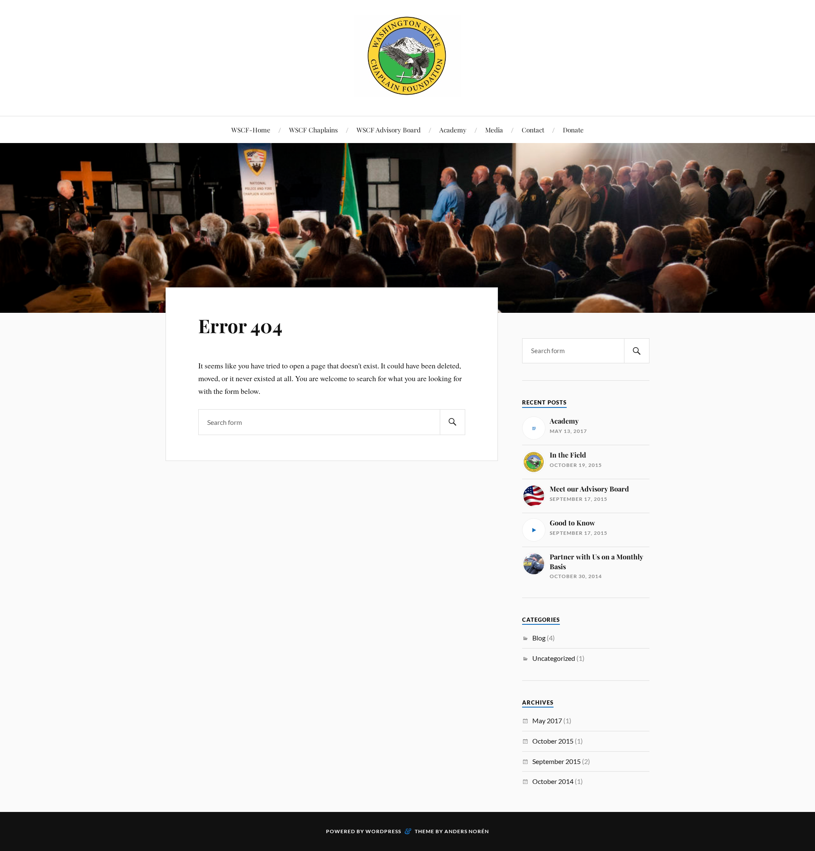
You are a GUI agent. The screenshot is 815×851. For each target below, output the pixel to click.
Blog (538, 638)
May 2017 (547, 720)
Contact (533, 129)
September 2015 (556, 761)
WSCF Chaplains (313, 129)
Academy (453, 129)
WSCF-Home (250, 129)
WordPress (383, 831)
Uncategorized (553, 658)
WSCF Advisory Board (389, 129)
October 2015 (552, 741)
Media (494, 129)
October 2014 (552, 781)
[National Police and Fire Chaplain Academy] (407, 90)
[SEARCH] (452, 422)
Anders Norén (466, 831)
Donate (573, 129)
